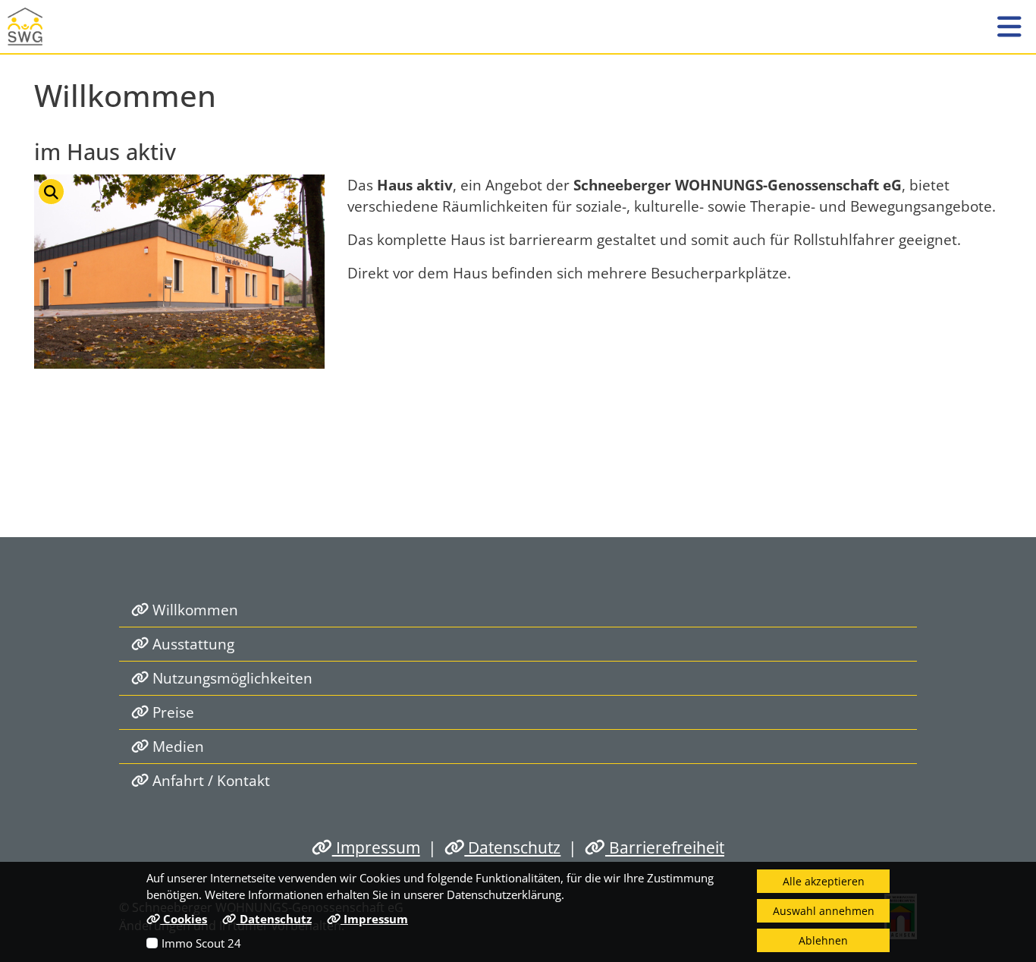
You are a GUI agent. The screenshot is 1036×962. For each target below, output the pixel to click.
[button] (1009, 27)
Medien (176, 746)
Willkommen (193, 609)
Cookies (183, 918)
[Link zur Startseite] (34, 27)
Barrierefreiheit (664, 847)
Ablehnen (823, 940)
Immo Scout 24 (201, 943)
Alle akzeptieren (824, 881)
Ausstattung (191, 643)
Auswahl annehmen (823, 911)
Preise (171, 712)
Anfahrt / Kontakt (209, 780)
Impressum (376, 847)
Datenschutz (512, 847)
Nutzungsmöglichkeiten (230, 677)
